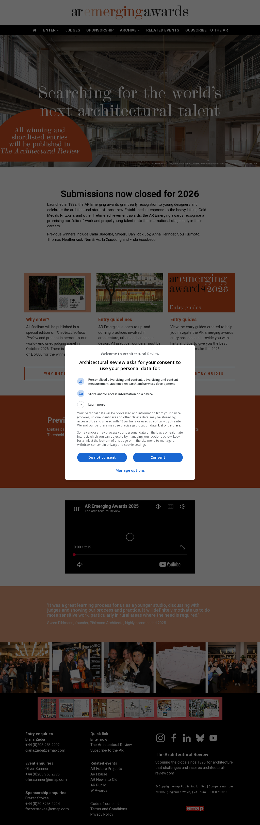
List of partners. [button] (169, 425)
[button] (130, 404)
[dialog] (130, 412)
